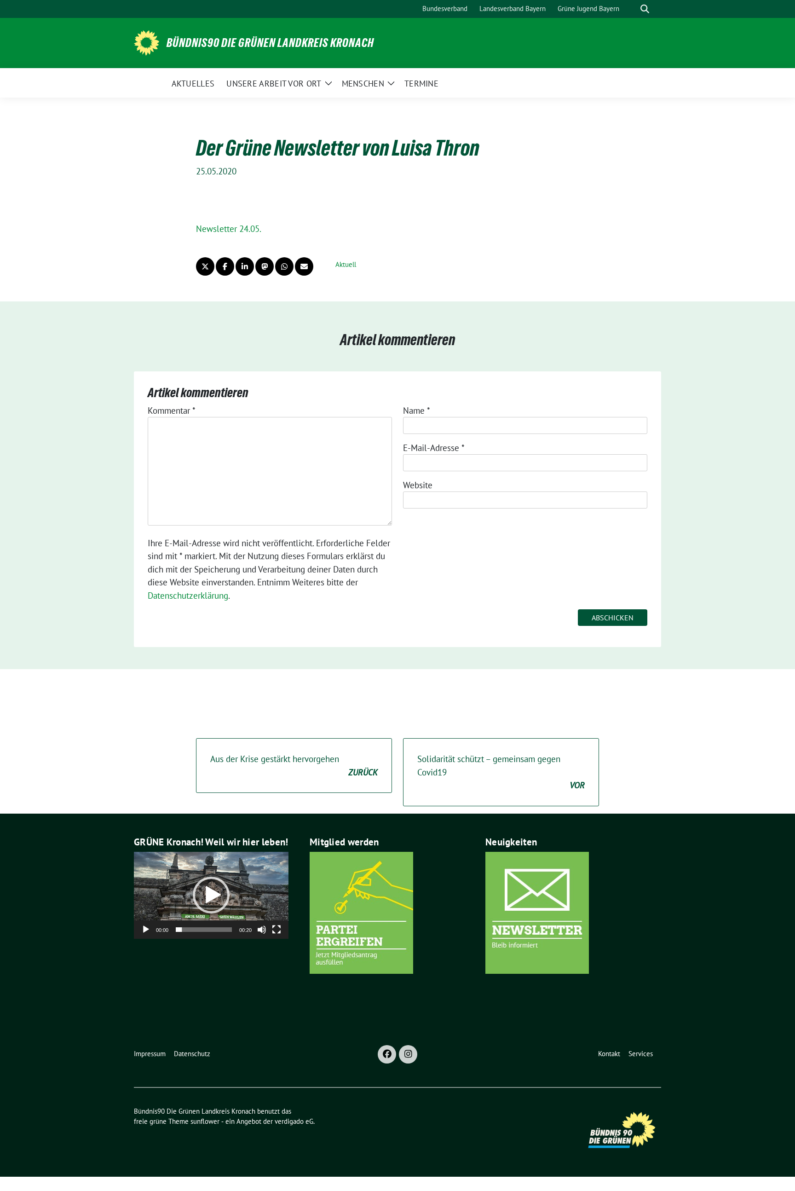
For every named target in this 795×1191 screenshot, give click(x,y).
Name (416, 410)
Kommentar (172, 410)
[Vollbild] (276, 929)
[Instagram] (408, 1054)
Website (417, 485)
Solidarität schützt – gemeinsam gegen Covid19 (501, 772)
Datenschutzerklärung (188, 595)
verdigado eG (294, 1121)
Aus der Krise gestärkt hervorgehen (294, 765)
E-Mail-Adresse (434, 447)
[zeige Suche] (645, 9)
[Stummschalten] (261, 929)
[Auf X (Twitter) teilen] (205, 266)
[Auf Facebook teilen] (225, 266)
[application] (211, 895)
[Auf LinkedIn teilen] (245, 266)
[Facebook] (387, 1054)
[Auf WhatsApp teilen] (284, 266)
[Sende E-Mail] (304, 266)
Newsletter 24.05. (228, 228)
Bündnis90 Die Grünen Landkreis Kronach (270, 43)
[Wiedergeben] (145, 929)
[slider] (204, 929)
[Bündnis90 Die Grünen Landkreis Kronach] (146, 41)
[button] (211, 895)
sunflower (204, 1121)
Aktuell (345, 264)
